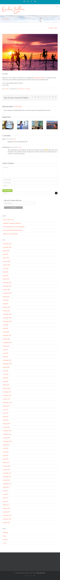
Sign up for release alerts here (13, 200)
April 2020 (5, 381)
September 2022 (7, 321)
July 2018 (5, 448)
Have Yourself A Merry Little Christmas (12, 230)
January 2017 (6, 512)
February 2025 (6, 261)
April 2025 (5, 254)
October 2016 (6, 522)
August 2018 (6, 445)
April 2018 (5, 459)
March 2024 (6, 279)
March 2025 (6, 258)
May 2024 (5, 272)
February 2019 (6, 423)
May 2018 (5, 455)
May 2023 (5, 304)
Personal (5, 539)
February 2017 (6, 508)
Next (56, 28)
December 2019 (7, 392)
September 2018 (7, 441)
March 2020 (6, 385)
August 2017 (6, 487)
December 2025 (7, 243)
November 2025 (7, 247)
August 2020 (6, 367)
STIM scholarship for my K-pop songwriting (13, 226)
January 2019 (6, 427)
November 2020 (7, 360)
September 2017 (7, 483)
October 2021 (6, 339)
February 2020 (6, 388)
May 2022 (5, 328)
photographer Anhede (38, 78)
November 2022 (7, 318)
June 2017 (5, 494)
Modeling (20, 88)
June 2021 (5, 353)
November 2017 (7, 476)
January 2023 (6, 311)
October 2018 (6, 438)
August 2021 (6, 346)
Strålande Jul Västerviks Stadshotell (12, 223)
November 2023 (7, 286)
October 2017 (6, 480)
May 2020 (5, 378)
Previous (51, 28)
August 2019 (6, 406)
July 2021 (5, 349)
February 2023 (6, 307)
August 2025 (6, 251)
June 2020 (5, 374)
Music (4, 536)
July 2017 (5, 491)
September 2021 (7, 342)
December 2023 (7, 282)
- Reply (14, 139)
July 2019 (5, 409)
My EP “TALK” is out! (8, 219)
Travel (23, 88)
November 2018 (7, 434)
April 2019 (5, 420)
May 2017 (5, 498)
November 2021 (7, 335)
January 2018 (6, 469)
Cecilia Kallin (6, 88)
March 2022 (6, 332)
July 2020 (5, 371)
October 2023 (6, 289)
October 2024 (6, 265)
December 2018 (7, 431)
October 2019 (6, 399)
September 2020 (7, 363)
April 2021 (5, 356)
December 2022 (7, 314)
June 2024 (5, 268)
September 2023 (7, 293)
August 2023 (6, 296)
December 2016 (7, 515)
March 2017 (6, 505)
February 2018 (6, 466)
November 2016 (7, 519)
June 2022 (5, 325)
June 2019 (5, 413)
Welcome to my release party (10, 234)
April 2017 (5, 501)
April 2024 (5, 275)
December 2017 (7, 473)
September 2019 (7, 402)
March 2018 (6, 462)
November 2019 (7, 395)
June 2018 (5, 452)
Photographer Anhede (41, 573)
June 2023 (5, 300)
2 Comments (27, 88)
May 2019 (5, 416)
